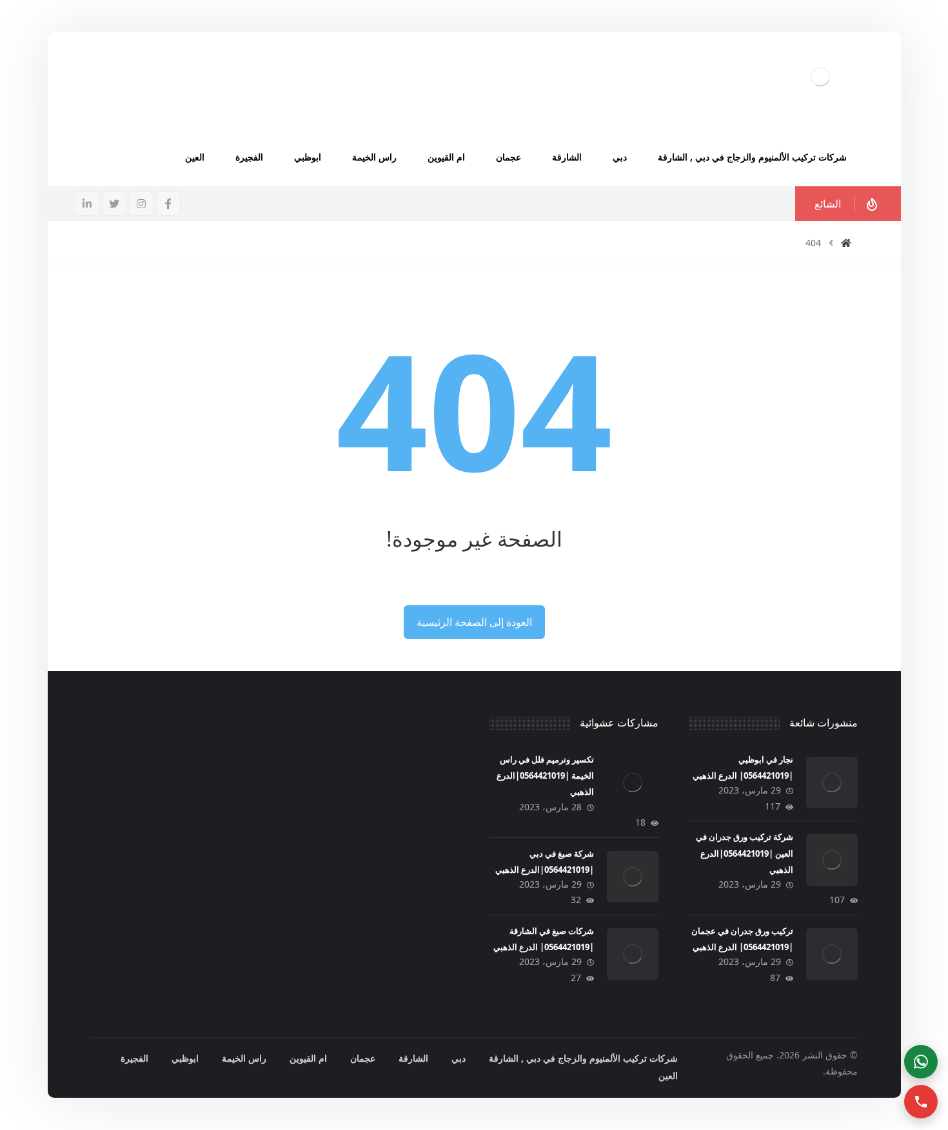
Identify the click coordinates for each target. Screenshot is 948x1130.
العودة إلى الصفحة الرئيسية (474, 622)
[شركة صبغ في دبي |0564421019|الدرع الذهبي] (632, 876)
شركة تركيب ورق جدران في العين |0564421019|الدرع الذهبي (744, 853)
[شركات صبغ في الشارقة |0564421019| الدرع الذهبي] (632, 954)
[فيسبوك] (168, 203)
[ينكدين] (87, 203)
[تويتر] (114, 203)
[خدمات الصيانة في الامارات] (820, 76)
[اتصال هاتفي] (921, 1101)
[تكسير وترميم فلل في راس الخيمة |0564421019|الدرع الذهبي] (632, 782)
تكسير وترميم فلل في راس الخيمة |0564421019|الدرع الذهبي (545, 775)
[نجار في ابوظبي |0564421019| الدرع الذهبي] (832, 782)
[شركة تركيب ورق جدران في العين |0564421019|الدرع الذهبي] (832, 860)
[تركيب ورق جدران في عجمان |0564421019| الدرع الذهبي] (832, 954)
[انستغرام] (141, 203)
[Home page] (846, 243)
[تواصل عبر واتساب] (921, 1061)
